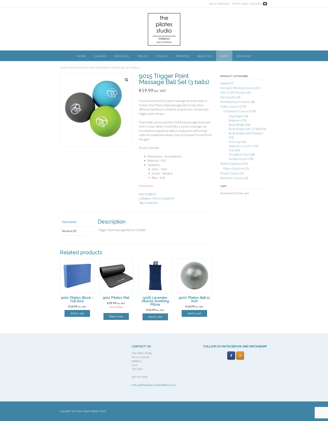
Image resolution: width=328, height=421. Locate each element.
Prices (143, 56)
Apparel (225, 83)
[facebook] (231, 355)
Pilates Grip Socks (234, 168)
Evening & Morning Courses (237, 88)
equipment (151, 202)
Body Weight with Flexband (246, 133)
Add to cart (77, 313)
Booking (244, 56)
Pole (231, 150)
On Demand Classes (235, 111)
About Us (204, 56)
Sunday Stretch (238, 159)
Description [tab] (69, 221)
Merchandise (228, 97)
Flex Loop (234, 141)
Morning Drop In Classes (235, 101)
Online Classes (229, 106)
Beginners (235, 120)
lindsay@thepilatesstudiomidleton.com (154, 384)
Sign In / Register (219, 3)
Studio (161, 56)
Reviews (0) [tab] (69, 231)
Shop (224, 56)
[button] (126, 79)
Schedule (121, 56)
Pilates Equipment (78, 67)
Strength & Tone (239, 154)
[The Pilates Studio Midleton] (164, 29)
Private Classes (230, 173)
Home (81, 56)
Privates (182, 56)
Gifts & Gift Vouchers (233, 92)
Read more (116, 316)
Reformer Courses (232, 178)
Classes (100, 56)
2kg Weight (236, 116)
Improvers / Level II (241, 146)
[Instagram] (240, 355)
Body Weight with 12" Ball (245, 129)
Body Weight (237, 124)
